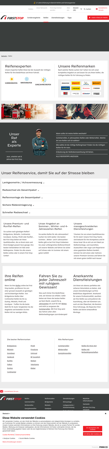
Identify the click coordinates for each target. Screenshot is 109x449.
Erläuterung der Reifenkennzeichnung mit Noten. (75, 152)
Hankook (10, 357)
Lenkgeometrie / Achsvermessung (68, 406)
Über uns (68, 9)
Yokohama (35, 364)
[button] (98, 17)
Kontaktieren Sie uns (103, 9)
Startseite (86, 404)
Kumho (10, 361)
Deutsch (6, 413)
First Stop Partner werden (56, 9)
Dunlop (10, 368)
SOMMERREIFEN (11, 83)
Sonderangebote (33, 18)
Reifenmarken (49, 398)
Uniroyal (34, 353)
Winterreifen (63, 349)
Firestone (34, 349)
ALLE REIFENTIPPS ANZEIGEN (67, 156)
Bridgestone (49, 402)
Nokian (33, 361)
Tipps (70, 18)
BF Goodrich (35, 357)
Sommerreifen (44, 309)
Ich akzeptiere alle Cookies (92, 428)
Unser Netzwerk (41, 8)
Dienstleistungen (58, 18)
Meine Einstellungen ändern (12, 442)
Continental (11, 372)
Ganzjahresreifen (64, 353)
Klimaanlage (67, 402)
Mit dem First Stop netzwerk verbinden (89, 409)
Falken (9, 364)
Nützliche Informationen (88, 400)
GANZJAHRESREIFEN (43, 84)
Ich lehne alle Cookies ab (92, 434)
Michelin (47, 405)
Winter (64, 304)
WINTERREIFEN (26, 83)
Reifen (45, 18)
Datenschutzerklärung (32, 442)
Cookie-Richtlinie (8, 435)
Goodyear (48, 408)
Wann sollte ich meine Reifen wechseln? (71, 133)
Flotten (30, 9)
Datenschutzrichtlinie (23, 435)
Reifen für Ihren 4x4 (89, 346)
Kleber (33, 368)
